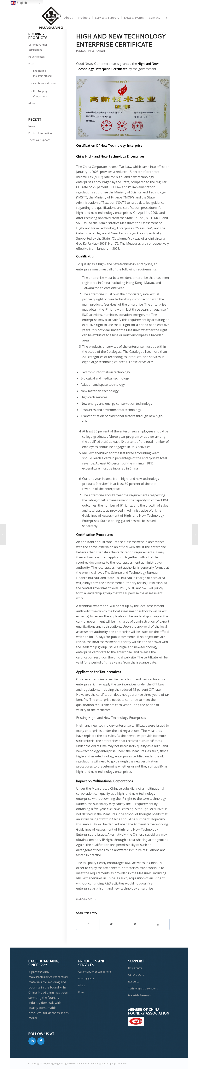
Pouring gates (36, 56)
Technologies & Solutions (143, 988)
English (21, 2)
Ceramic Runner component (37, 47)
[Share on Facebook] (88, 924)
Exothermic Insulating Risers (43, 73)
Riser (31, 63)
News (31, 126)
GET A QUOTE (136, 974)
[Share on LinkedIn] (157, 924)
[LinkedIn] (32, 1041)
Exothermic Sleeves (44, 83)
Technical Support (39, 140)
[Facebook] (41, 1041)
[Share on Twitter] (111, 924)
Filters (31, 103)
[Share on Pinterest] (134, 924)
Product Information (90, 50)
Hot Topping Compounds (40, 93)
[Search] (166, 17)
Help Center (135, 968)
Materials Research (139, 995)
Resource (133, 981)
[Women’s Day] (3, 534)
